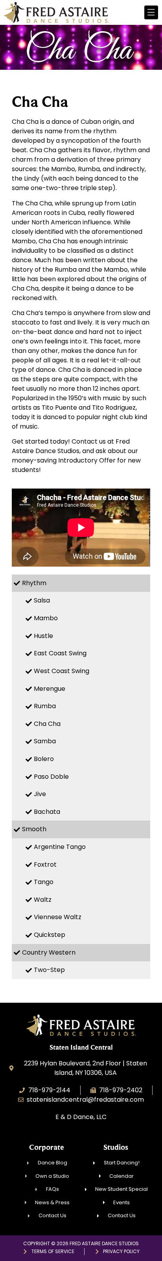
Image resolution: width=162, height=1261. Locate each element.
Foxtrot (45, 864)
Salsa (42, 600)
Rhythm (34, 583)
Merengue (49, 688)
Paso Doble (51, 776)
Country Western (48, 952)
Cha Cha (47, 723)
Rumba (45, 706)
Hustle (43, 635)
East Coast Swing (60, 653)
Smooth (34, 829)
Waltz (43, 899)
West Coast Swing (61, 670)
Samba (45, 741)
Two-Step (49, 969)
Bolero (44, 758)
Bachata (47, 811)
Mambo (46, 618)
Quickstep (49, 934)
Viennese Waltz (57, 917)
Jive (40, 793)
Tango (43, 881)
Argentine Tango (60, 846)
